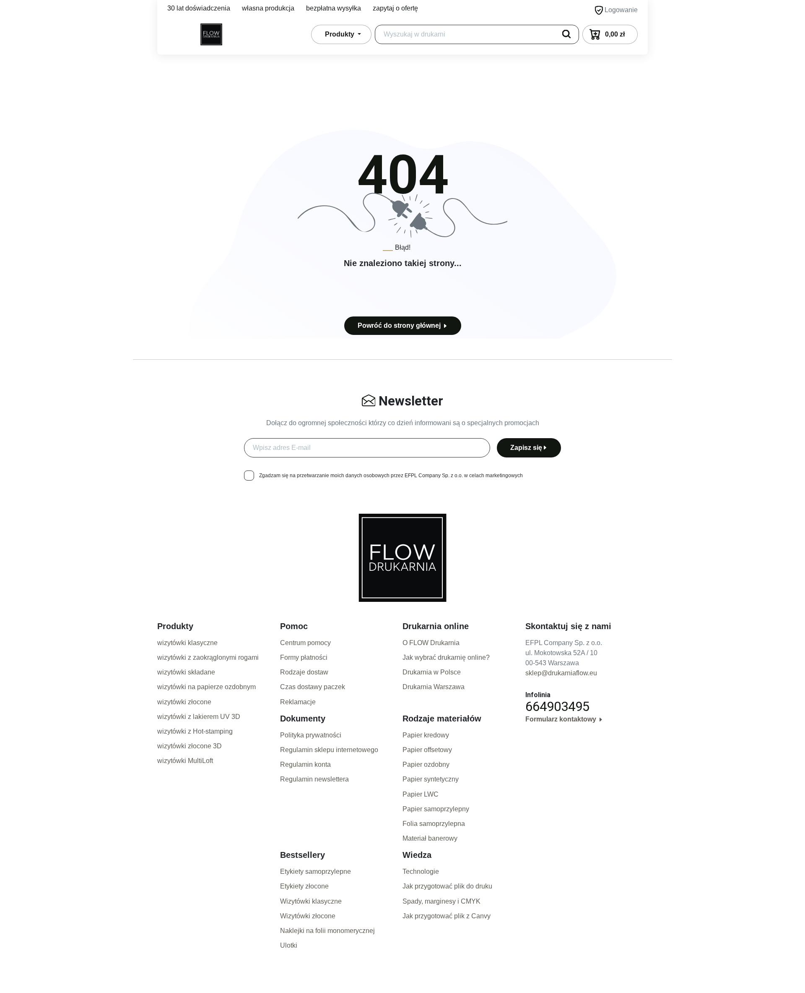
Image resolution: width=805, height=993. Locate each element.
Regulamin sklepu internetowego (329, 749)
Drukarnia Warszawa (433, 686)
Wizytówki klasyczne (311, 901)
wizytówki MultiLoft (185, 760)
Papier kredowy (425, 735)
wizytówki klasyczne (187, 642)
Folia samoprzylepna (433, 823)
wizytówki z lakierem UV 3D (198, 716)
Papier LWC (420, 794)
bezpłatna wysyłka (333, 8)
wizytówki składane (186, 672)
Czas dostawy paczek (312, 686)
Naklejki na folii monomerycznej (327, 930)
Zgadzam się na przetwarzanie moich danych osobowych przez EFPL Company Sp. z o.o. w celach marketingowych (391, 475)
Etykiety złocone (304, 886)
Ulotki (288, 945)
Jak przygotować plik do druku (447, 886)
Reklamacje (298, 702)
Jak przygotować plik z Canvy (446, 916)
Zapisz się (526, 447)
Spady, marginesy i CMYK (441, 901)
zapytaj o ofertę (395, 8)
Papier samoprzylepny (435, 809)
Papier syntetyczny (430, 779)
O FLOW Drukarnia (431, 642)
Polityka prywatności (310, 735)
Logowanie (620, 9)
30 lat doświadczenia (198, 8)
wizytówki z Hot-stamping (195, 731)
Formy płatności (303, 657)
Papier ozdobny (425, 764)
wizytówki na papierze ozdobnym (206, 686)
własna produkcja (268, 8)
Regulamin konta (305, 764)
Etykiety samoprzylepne (315, 871)
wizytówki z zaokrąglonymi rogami (208, 657)
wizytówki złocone (184, 702)
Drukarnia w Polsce (431, 672)
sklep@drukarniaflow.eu (561, 673)
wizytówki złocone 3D (189, 746)
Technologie (420, 871)
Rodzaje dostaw (304, 672)
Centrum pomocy (305, 642)
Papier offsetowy (427, 749)
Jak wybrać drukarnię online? (446, 657)
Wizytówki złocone (307, 916)
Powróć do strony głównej (400, 325)
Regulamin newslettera (314, 779)
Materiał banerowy (429, 838)
